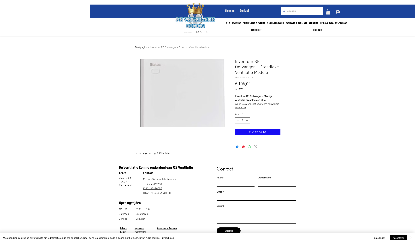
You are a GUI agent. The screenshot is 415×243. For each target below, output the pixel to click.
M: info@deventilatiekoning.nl (160, 179)
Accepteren (398, 237)
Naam (220, 177)
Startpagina (141, 47)
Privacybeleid (167, 237)
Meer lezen (240, 107)
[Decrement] (238, 120)
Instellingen (379, 237)
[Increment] (247, 120)
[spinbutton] (242, 120)
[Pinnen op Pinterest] (243, 147)
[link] (328, 11)
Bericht (220, 206)
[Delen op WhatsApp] (249, 147)
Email (220, 191)
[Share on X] (256, 147)
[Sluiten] (411, 237)
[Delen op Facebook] (237, 147)
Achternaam (264, 177)
